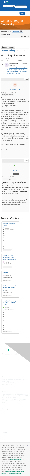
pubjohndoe (7, 307)
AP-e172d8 (15, 170)
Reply (3, 94)
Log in (22, 13)
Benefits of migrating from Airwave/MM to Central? (9, 302)
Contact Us (5, 416)
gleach (6, 290)
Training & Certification (8, 440)
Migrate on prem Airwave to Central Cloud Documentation (9, 257)
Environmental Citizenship (9, 418)
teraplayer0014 (15, 89)
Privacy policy (6, 421)
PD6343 (7, 262)
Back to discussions (8, 47)
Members (5, 34)
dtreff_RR (7, 228)
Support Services (6, 435)
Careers (4, 414)
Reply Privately (10, 94)
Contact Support (6, 437)
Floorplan (5, 272)
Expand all (5, 50)
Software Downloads (7, 442)
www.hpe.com (8, 399)
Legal (3, 426)
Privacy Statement (16, 459)
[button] (27, 445)
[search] (13, 6)
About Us (4, 411)
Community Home (6, 31)
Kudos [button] (26, 79)
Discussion (17, 31)
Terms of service (6, 423)
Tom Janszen (8, 275)
